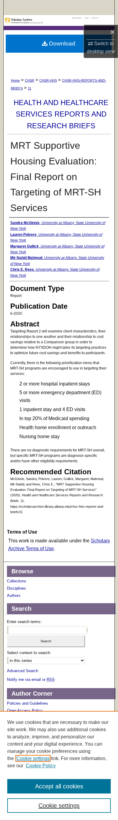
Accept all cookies (59, 786)
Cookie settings (33, 758)
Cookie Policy (41, 765)
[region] (59, 765)
